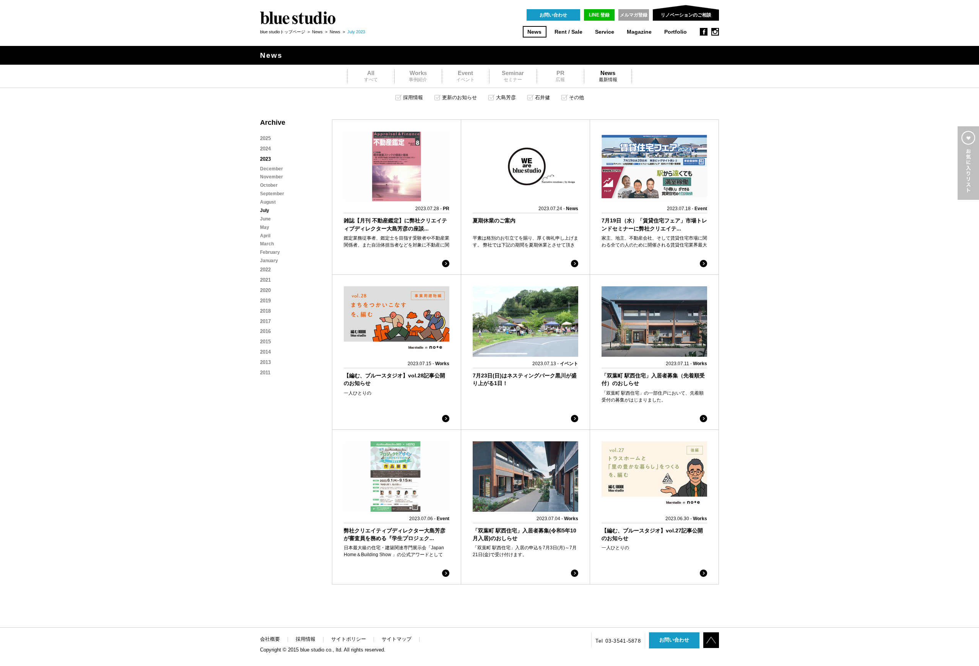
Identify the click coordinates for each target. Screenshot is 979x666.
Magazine (639, 32)
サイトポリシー (348, 639)
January (269, 260)
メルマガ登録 (633, 15)
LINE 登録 (599, 15)
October (269, 185)
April (265, 235)
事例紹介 (418, 76)
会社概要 (270, 639)
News (534, 32)
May (264, 227)
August (268, 202)
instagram (715, 32)
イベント (465, 76)
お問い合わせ (553, 15)
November (271, 177)
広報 (560, 76)
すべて (371, 76)
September (272, 193)
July (264, 210)
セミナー (513, 76)
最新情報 (608, 76)
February (270, 252)
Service (604, 32)
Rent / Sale (568, 32)
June (265, 219)
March (267, 243)
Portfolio (675, 32)
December (271, 168)
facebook (703, 32)
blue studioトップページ (282, 31)
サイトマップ (396, 639)
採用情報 (305, 639)
